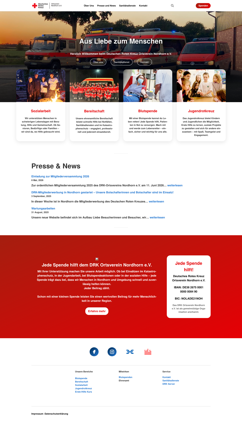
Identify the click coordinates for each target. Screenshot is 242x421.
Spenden (203, 5)
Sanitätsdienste (170, 380)
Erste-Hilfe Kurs (83, 391)
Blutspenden (125, 377)
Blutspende (147, 110)
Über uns (98, 62)
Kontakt (144, 62)
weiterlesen (175, 185)
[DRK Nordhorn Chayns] (129, 351)
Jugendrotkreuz (201, 110)
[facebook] (94, 351)
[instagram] (112, 351)
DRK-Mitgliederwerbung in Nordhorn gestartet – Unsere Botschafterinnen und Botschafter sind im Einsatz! (102, 192)
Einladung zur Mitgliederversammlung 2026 (60, 176)
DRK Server (168, 383)
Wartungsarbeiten (43, 208)
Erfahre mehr (97, 311)
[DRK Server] (147, 351)
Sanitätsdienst (121, 62)
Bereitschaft (94, 110)
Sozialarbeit (41, 110)
